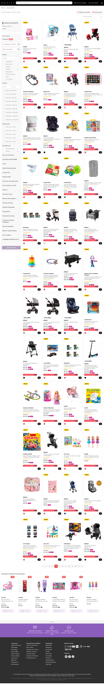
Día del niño (48, 658)
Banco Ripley (14, 649)
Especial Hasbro (7, 26)
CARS (7, 77)
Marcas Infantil (10, 7)
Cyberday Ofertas (50, 660)
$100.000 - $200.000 (12, 108)
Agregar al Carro (8, 611)
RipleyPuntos (49, 645)
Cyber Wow (48, 664)
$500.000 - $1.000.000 (12, 119)
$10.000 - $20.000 (11, 94)
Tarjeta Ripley (14, 647)
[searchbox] (45, 2)
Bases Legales (29, 647)
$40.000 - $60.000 (11, 101)
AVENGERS (9, 61)
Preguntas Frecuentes (31, 651)
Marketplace (10, 148)
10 (75, 566)
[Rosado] (65, 108)
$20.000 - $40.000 (11, 97)
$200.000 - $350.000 (12, 112)
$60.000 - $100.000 (11, 105)
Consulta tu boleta (30, 653)
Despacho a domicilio (84, 12)
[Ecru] (44, 243)
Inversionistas (14, 658)
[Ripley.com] (9, 2)
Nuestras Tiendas (15, 655)
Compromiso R (14, 662)
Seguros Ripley (14, 651)
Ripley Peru (14, 660)
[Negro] (44, 152)
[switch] (18, 44)
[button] (102, 3)
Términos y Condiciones (32, 645)
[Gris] (85, 197)
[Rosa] (65, 424)
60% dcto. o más (11, 141)
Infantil (3, 7)
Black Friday (49, 653)
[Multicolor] (24, 61)
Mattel (4, 28)
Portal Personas (15, 664)
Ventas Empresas (15, 653)
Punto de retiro (98, 12)
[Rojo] (85, 61)
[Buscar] (17, 2)
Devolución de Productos (32, 655)
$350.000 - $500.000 (12, 116)
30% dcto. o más (11, 130)
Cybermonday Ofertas (51, 662)
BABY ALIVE (9, 64)
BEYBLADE (9, 72)
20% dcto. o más (11, 127)
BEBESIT (8, 69)
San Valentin (49, 655)
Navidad (47, 651)
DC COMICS (9, 79)
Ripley (8, 151)
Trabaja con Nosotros (16, 645)
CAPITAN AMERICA (11, 74)
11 (78, 566)
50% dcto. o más (11, 138)
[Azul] (44, 61)
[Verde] (65, 197)
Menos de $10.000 (11, 90)
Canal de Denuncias (31, 658)
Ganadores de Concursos (32, 649)
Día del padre (49, 649)
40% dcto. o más (11, 134)
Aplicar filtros (11, 247)
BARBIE (8, 67)
